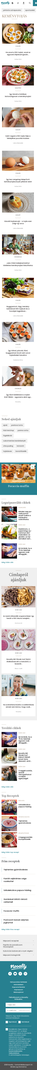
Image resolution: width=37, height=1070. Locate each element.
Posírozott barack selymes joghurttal (16, 921)
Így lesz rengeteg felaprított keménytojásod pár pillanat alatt (18, 180)
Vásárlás (18, 389)
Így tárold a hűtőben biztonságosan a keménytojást (18, 95)
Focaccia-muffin (11, 911)
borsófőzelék (21, 451)
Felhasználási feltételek (18, 982)
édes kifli (21, 801)
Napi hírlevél (13, 1022)
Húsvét (18, 130)
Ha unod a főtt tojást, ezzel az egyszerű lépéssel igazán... (18, 53)
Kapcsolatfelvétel (18, 987)
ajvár (5, 425)
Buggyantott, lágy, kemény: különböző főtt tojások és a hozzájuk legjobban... (18, 308)
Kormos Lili (18, 623)
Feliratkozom (24, 1010)
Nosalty (18, 402)
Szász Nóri (17, 59)
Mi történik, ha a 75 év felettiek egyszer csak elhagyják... (25, 551)
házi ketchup (8, 430)
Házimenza (18, 257)
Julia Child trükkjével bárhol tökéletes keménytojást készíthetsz (18, 264)
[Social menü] (18, 3)
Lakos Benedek (18, 143)
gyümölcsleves (23, 817)
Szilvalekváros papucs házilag (24, 806)
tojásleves (7, 451)
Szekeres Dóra (18, 360)
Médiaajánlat (19, 992)
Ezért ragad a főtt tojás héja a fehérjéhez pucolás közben (18, 137)
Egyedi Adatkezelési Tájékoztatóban (15, 1052)
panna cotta (23, 430)
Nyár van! (21, 525)
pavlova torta (17, 425)
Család (18, 46)
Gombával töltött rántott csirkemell (15, 900)
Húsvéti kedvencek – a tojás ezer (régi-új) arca (18, 222)
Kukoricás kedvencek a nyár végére (18, 951)
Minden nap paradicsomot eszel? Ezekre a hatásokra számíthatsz (25, 515)
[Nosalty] (5, 3)
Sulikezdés (22, 507)
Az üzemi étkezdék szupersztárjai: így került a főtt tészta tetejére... (18, 617)
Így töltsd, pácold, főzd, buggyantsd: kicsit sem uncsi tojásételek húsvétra (18, 353)
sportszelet (30, 10)
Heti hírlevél (25, 1022)
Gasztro (18, 88)
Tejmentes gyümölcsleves (24, 822)
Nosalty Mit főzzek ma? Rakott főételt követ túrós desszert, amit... (25, 757)
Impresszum (18, 990)
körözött (20, 446)
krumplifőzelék (23, 833)
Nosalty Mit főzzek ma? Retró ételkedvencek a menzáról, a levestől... (18, 661)
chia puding (8, 446)
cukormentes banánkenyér (14, 441)
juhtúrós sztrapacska (12, 10)
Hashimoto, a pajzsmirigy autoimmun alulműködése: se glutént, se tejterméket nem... (25, 534)
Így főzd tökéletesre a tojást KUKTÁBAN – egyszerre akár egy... (18, 396)
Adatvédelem (18, 985)
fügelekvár (7, 435)
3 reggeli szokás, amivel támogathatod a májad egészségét (25, 774)
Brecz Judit (18, 668)
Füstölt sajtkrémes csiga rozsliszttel (15, 880)
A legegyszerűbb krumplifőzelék (25, 838)
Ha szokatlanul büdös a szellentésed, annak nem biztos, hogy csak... (18, 706)
